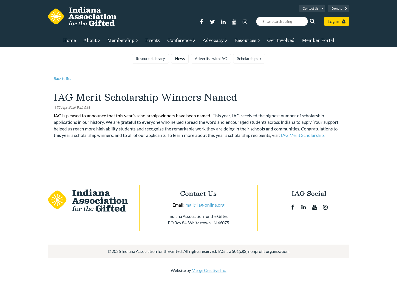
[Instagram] (244, 21)
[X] (212, 21)
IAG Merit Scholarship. (303, 135)
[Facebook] (201, 21)
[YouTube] (234, 21)
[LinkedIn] (223, 21)
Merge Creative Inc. (209, 270)
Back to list (62, 78)
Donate (337, 8)
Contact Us (310, 8)
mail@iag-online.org (204, 205)
